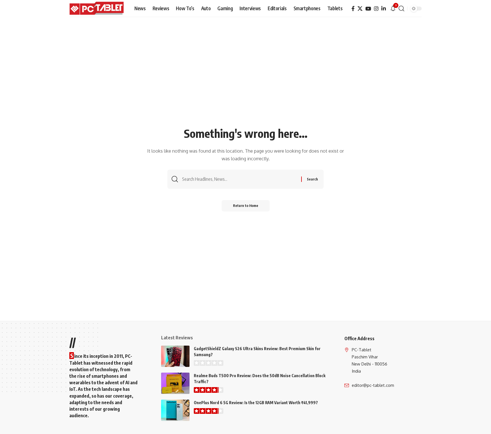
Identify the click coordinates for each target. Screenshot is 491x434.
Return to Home (245, 205)
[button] (401, 8)
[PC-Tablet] (97, 8)
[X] (360, 8)
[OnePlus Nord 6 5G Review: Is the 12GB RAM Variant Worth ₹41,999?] (175, 410)
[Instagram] (376, 8)
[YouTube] (368, 8)
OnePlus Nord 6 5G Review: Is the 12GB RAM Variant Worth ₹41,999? (256, 402)
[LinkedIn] (383, 8)
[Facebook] (353, 8)
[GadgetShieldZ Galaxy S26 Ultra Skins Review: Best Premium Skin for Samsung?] (175, 356)
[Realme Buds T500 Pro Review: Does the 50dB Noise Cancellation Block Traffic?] (175, 383)
